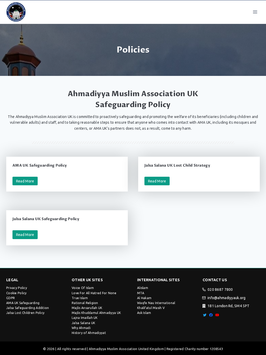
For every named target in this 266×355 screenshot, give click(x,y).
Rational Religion (85, 303)
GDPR (10, 298)
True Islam (80, 298)
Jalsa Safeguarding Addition (27, 308)
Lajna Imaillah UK (85, 317)
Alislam (142, 288)
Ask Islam (144, 312)
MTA (140, 293)
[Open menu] (255, 12)
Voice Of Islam (83, 288)
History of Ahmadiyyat (89, 332)
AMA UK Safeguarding (22, 303)
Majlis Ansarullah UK (87, 308)
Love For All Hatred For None (94, 293)
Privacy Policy (16, 288)
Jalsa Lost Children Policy (25, 312)
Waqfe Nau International (156, 303)
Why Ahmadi (81, 328)
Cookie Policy (16, 293)
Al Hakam (144, 298)
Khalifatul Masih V (151, 308)
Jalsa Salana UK (83, 323)
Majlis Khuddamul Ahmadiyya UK (96, 312)
